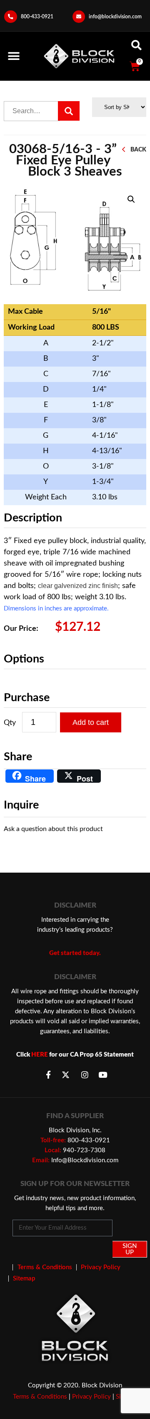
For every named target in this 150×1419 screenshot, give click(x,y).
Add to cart (90, 722)
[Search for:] (32, 111)
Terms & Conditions (40, 1397)
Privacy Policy (91, 1397)
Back (138, 149)
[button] (13, 56)
